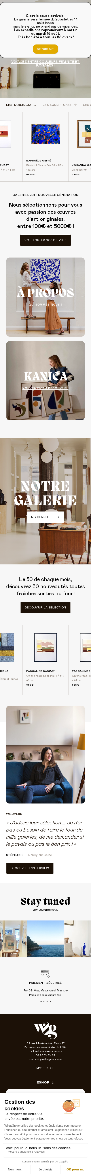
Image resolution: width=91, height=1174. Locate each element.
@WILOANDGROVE (45, 910)
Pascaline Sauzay (40, 671)
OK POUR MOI (45, 49)
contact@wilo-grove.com (45, 1059)
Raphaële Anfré (38, 160)
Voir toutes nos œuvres (45, 240)
